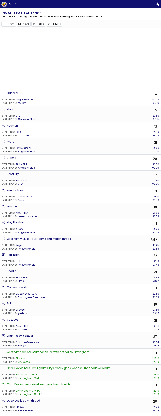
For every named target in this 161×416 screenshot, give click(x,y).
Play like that (15, 222)
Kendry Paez (15, 190)
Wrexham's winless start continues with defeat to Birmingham (48, 352)
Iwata (10, 142)
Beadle (11, 271)
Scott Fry (13, 174)
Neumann (13, 126)
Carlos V (12, 93)
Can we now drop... (19, 287)
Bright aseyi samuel (20, 336)
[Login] (158, 4)
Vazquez (12, 320)
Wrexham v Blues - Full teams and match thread (39, 239)
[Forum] (3, 93)
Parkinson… (14, 255)
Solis (10, 303)
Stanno (11, 158)
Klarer (11, 109)
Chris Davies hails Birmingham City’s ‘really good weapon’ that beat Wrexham (58, 368)
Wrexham (13, 206)
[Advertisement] (80, 59)
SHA (13, 4)
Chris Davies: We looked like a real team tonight (39, 384)
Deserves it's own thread (23, 400)
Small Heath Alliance (22, 13)
